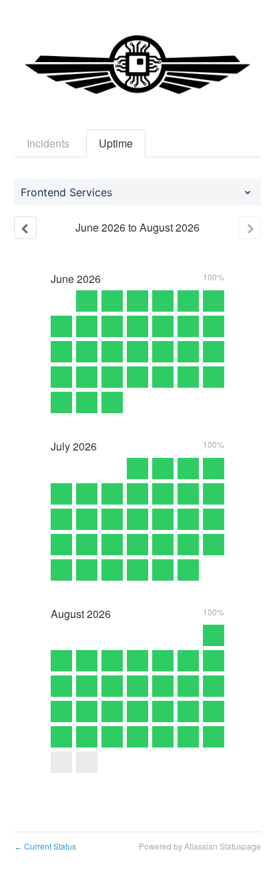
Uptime (116, 143)
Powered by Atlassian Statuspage (200, 846)
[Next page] (249, 227)
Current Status (45, 846)
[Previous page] (25, 227)
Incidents (48, 143)
